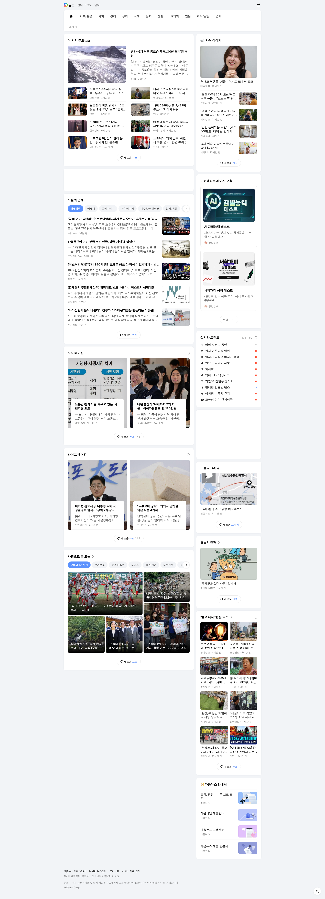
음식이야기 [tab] (108, 208)
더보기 (227, 319)
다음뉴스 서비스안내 (75, 871)
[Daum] (66, 5)
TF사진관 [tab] (151, 564)
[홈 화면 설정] (317, 891)
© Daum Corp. (72, 887)
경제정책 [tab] (75, 208)
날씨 (97, 5)
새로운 (130, 157)
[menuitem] (71, 16)
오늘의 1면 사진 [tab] (79, 564)
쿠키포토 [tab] (100, 564)
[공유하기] (258, 5)
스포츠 (88, 5)
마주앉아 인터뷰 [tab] (150, 208)
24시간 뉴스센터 (97, 871)
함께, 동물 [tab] (171, 208)
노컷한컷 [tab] (168, 564)
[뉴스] (71, 5)
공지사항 (114, 871)
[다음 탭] (186, 208)
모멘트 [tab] (135, 564)
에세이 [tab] (91, 208)
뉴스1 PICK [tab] (118, 564)
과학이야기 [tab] (127, 208)
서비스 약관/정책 (131, 871)
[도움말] (188, 353)
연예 (80, 5)
